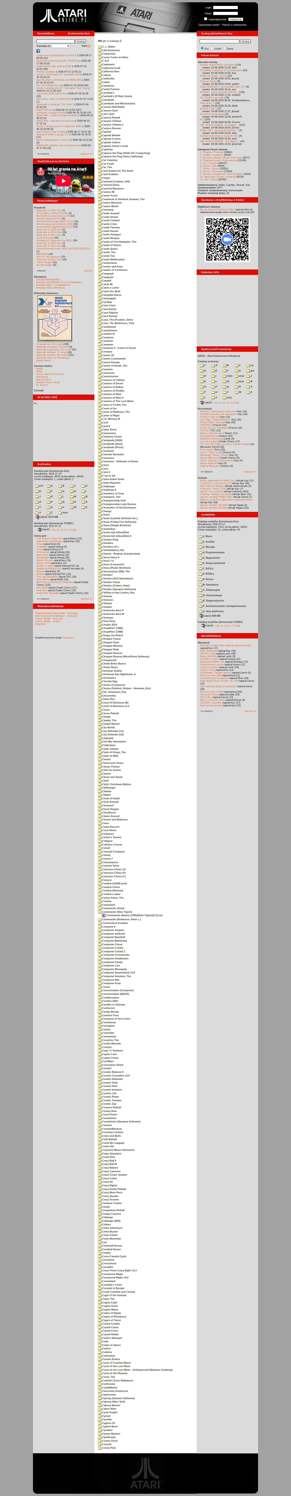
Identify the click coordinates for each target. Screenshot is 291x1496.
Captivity (107, 149)
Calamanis (108, 64)
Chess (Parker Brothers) (116, 567)
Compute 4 (108, 926)
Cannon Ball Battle (113, 107)
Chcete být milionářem (115, 532)
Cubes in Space (111, 1345)
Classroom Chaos (112, 763)
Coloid (105, 848)
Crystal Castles (110, 1323)
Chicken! (107, 574)
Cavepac (106, 351)
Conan (105, 987)
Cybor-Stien (108, 1408)
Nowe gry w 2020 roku (48, 229)
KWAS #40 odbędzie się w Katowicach (57, 145)
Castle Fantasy (110, 227)
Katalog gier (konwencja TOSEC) (53, 523)
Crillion (106, 1224)
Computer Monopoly (114, 969)
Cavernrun (108, 373)
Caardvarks (108, 53)
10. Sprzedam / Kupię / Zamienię (218, 176)
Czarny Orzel (109, 1440)
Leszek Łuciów (208, 441)
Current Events (110, 1359)
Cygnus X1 (108, 1423)
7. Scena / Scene (209, 168)
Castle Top (108, 255)
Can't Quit (107, 114)
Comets (106, 901)
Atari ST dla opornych (48, 256)
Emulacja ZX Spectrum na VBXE (54, 240)
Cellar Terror (109, 429)
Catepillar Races (111, 295)
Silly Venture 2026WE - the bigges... (219, 141)
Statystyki (40, 624)
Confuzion (108, 1008)
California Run (110, 71)
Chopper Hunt (110, 642)
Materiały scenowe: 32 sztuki (52, 346)
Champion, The (110, 496)
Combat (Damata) (112, 890)
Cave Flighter (109, 312)
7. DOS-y (207, 568)
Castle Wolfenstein (113, 259)
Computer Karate (112, 962)
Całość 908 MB (212, 615)
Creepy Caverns (111, 1213)
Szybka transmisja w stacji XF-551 (219, 135)
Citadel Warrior (110, 723)
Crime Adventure (111, 1228)
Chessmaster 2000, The (115, 571)
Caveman (107, 344)
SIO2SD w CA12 (209, 659)
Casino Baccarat (111, 202)
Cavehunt (107, 337)
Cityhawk (107, 738)
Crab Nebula (109, 1139)
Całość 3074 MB (48, 516)
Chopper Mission (112, 645)
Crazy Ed (107, 1181)
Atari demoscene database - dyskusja (56, 615)
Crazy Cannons (110, 1171)
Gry (206, 48)
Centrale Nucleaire (112, 454)
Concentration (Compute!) (117, 990)
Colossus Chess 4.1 (113, 876)
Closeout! (107, 805)
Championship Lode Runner (118, 504)
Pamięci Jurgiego (45, 71)
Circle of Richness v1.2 (115, 706)
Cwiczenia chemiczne (114, 1391)
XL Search (42, 385)
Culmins (106, 1352)
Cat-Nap (106, 302)
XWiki (39, 371)
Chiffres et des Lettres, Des (118, 592)
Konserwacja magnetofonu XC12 (54, 226)
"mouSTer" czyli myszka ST (215, 483)
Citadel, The (108, 720)
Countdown (108, 1118)
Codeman (107, 833)
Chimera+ (107, 599)
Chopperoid (108, 660)
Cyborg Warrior (110, 1405)
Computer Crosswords (115, 954)
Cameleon (107, 85)
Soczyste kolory (209, 694)
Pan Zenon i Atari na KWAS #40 (53, 99)
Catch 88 (107, 284)
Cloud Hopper (110, 809)
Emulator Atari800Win (48, 279)
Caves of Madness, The (115, 411)
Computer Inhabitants (114, 958)
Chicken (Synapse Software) (118, 589)
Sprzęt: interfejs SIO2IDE (214, 505)
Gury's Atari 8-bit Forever (50, 374)
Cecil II (105, 426)
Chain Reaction (110, 482)
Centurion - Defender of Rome (119, 461)
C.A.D (105, 60)
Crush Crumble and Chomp (118, 1291)
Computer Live (110, 965)
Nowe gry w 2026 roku (48, 210)
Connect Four (110, 1015)
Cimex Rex (108, 699)
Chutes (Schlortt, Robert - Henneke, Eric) (126, 688)
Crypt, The (108, 1298)
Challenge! (108, 486)
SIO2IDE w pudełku (211, 702)
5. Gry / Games (208, 163)
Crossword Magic (112, 1274)
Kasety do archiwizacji (212, 114)
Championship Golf (113, 500)
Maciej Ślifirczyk (209, 457)
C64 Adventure (110, 50)
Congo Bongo (110, 1011)
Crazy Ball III (109, 1164)
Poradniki (39, 207)
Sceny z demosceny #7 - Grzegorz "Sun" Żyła (62, 88)
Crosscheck (108, 1263)
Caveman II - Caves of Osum (118, 348)
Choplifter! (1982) (112, 628)
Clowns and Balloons (114, 819)
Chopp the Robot (112, 635)
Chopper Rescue (111, 653)
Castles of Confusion (114, 270)
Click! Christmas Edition (116, 784)
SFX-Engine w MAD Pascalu (52, 213)
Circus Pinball (110, 713)
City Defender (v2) (112, 734)
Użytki (217, 48)
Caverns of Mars (111, 394)
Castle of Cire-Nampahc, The (118, 241)
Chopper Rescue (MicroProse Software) (125, 656)
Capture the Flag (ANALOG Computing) (125, 153)
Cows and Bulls (111, 1135)
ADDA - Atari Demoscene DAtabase (219, 356)
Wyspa (40, 571)
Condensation (110, 997)
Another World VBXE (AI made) (217, 64)
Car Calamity (109, 160)
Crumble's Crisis (111, 1284)
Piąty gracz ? (207, 103)
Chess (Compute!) (112, 564)
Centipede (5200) (111, 440)
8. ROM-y (208, 573)
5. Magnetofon (211, 557)
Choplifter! (42, 546)
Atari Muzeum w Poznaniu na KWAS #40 (58, 79)
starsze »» (87, 153)
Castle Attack (109, 217)
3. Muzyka (208, 547)
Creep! (105, 1206)
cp (251, 365)
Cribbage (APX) (110, 1220)
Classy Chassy (110, 766)
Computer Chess (111, 944)
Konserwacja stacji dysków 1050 (54, 224)
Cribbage (107, 1217)
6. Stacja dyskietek (213, 563)
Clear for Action (111, 770)
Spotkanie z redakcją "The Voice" (54, 104)
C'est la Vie (108, 475)
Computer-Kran (111, 983)
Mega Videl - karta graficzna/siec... (219, 130)
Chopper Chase (111, 638)
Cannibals (107, 99)
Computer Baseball (113, 937)
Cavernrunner (109, 376)
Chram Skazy (109, 667)
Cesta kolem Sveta (112, 479)
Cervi (104, 468)
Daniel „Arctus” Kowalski (213, 427)
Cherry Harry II (110, 557)
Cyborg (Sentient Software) (118, 1398)
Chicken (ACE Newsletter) (117, 578)
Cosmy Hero (109, 1111)
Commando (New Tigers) (116, 911)
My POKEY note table (212, 97)
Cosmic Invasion (111, 1089)
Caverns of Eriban (112, 387)
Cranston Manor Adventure (118, 1150)
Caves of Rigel (110, 415)
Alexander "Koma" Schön (214, 455)
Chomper (107, 617)
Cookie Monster (111, 1043)
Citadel (105, 716)
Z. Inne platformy (212, 611)
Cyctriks (106, 1419)
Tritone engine (44, 262)
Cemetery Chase (111, 436)
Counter (106, 1125)
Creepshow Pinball (113, 1210)
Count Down (109, 1114)
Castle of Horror (111, 245)
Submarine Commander (49, 541)
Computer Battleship (114, 940)
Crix (104, 1242)
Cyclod (105, 1416)
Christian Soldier (111, 670)
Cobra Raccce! (110, 826)
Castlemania (109, 262)
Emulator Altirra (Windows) (50, 287)
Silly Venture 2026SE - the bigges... (219, 124)
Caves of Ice (109, 408)
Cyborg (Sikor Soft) (113, 1401)
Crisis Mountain (111, 1238)
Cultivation (108, 1355)
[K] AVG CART (208, 108)
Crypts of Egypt (111, 1313)
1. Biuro (207, 536)
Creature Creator (111, 1203)
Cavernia (107, 369)
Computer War (110, 979)
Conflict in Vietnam (113, 1004)
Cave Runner (109, 316)
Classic (106, 759)
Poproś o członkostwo (234, 24)
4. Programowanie (213, 552)
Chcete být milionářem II (116, 536)
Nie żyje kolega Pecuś (48, 85)
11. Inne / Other (208, 179)
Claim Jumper (110, 748)
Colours (106, 880)
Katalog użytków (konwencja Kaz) (218, 521)
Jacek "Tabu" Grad (210, 452)
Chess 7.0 (107, 560)
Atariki (39, 368)
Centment (107, 451)
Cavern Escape (110, 362)
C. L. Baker (108, 46)
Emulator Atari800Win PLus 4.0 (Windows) (59, 282)
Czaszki (106, 1444)
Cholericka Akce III (112, 614)
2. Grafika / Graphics (211, 154)
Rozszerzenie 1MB (210, 675)
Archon (40, 574)
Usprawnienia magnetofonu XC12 (54, 221)
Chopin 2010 (109, 624)
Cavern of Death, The (114, 365)
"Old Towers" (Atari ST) (49, 538)
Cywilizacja (108, 1437)
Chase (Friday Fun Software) (118, 521)
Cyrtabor (107, 1430)
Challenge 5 (108, 489)
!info (229, 376)
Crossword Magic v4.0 (114, 1277)
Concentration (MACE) (115, 994)
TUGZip (71, 529)
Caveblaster (108, 326)
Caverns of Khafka (112, 390)
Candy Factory (110, 89)
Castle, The (108, 252)
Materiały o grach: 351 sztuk (52, 355)
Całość (45, 529)
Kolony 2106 (43, 563)
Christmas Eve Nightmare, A (118, 674)
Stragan (202, 477)
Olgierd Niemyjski (209, 466)
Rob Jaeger (206, 449)
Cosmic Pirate (110, 1096)
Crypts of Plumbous (113, 1316)
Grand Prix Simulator (47, 593)
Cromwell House (111, 1245)
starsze (88, 270)
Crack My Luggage (112, 1142)
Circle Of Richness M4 (114, 702)
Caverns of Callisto (113, 380)
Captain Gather (110, 142)
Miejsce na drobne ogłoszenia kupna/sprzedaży (226, 499)
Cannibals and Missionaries (118, 103)
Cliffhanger (108, 787)
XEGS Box (206, 697)
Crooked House (111, 1249)
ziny (229, 397)
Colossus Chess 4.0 (113, 872)
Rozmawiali (205, 408)
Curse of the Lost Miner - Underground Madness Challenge (137, 1369)
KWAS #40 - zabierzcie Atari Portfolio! (57, 115)
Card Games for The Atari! (117, 170)
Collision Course (111, 844)
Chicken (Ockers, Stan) (115, 585)
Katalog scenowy (208, 361)
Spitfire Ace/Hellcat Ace (49, 568)
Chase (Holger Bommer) (116, 525)
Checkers (107, 543)
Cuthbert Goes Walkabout (117, 1380)
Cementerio (108, 433)
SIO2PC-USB (207, 653)
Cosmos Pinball (111, 1107)
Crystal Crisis (109, 1330)
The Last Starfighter (47, 576)
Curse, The (108, 1376)
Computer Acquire (112, 930)
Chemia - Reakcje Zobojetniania (120, 553)
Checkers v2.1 (110, 546)
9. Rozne (207, 579)
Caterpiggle (108, 298)
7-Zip (64, 529)
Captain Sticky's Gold (114, 146)
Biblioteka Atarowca (46, 293)
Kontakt (39, 390)
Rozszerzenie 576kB (211, 691)
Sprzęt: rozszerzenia (211, 491)
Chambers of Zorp (112, 493)
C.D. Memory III (110, 418)
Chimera (106, 596)
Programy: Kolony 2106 (213, 488)
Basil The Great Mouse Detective (54, 582)
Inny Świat (42, 587)
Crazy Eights (109, 1185)
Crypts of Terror (111, 1320)
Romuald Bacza (209, 436)
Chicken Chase (110, 582)
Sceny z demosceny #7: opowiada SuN (58, 74)
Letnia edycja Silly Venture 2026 (53, 66)
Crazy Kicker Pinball (113, 1189)
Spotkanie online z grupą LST (52, 134)
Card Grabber (109, 174)
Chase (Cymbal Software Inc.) (119, 518)
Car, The (106, 167)
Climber (106, 791)
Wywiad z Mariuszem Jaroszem (218, 411)
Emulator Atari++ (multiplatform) (53, 285)
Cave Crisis (108, 305)
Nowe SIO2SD (208, 656)
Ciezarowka (108, 695)
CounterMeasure (111, 1128)
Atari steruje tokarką (211, 705)
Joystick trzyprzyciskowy (214, 678)
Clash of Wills (109, 755)
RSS (85, 46)
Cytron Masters (110, 1433)
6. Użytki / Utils (208, 165)
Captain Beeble (110, 135)
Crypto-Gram (109, 1306)
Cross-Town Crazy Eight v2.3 (119, 1270)
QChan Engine (44, 265)
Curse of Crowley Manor (116, 1362)
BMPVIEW (42, 254)
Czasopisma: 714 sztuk (49, 344)
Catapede (107, 277)
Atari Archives (43, 379)
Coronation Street (112, 1065)
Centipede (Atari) (112, 444)
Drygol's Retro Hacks (48, 382)
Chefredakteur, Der (112, 550)
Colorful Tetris (110, 865)
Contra (105, 1029)
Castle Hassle (109, 231)
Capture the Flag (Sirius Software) (122, 156)
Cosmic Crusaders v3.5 (115, 1075)
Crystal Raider (110, 1334)
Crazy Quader (109, 1196)
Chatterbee (108, 529)
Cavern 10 (107, 355)
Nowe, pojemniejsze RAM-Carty (217, 480)
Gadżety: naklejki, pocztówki (216, 494)
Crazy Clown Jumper (114, 1174)
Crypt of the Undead (113, 1295)
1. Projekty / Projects (211, 152)
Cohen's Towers (111, 837)
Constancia (108, 1022)
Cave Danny (108, 309)
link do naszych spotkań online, (217, 209)
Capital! (106, 131)
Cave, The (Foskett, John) (117, 319)
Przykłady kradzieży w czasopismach (221, 70)
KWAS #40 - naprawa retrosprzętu (55, 120)
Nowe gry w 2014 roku (48, 259)
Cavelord (107, 340)
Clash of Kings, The (113, 752)
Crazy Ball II (108, 1160)
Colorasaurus (109, 862)
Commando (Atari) (112, 908)
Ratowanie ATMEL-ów (212, 661)
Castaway (107, 209)
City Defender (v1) (112, 731)
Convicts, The (110, 1040)
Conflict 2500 (109, 1001)
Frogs (39, 544)
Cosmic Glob (109, 1082)
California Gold (110, 68)
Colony (106, 855)
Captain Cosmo (111, 138)
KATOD (204, 430)
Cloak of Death (110, 798)
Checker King (109, 539)
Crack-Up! (107, 1146)
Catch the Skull (110, 291)
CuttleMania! (109, 1387)
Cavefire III (108, 333)
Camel (105, 82)
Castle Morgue (110, 238)
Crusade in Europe (112, 1288)
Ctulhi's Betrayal (111, 1338)
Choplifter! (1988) (112, 631)
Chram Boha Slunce (113, 663)
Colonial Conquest (113, 851)
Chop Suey (108, 621)
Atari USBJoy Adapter (212, 486)
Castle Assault (110, 213)
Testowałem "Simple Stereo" (215, 672)
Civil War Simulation (113, 741)
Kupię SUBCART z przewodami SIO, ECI (222, 86)
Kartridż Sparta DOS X (48, 218)
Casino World (109, 206)
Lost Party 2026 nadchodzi (51, 93)
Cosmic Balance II (112, 1072)
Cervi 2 (105, 472)
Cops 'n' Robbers (112, 1050)
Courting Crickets (112, 1132)
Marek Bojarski (208, 463)
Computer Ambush (113, 933)
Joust (39, 549)
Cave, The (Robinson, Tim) (117, 323)
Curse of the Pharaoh (114, 1373)
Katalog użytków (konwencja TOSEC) (220, 622)
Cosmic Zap (108, 1103)
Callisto (106, 75)
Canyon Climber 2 (112, 124)
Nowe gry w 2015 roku (48, 245)
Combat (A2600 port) (114, 883)
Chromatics (108, 677)
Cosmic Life (108, 1093)
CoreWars (107, 1061)
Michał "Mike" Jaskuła (212, 422)
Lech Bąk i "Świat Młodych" (215, 419)
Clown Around (110, 816)
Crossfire (107, 1267)
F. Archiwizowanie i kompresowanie (224, 606)
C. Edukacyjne (211, 589)
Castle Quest (109, 248)
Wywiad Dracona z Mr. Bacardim (218, 414)
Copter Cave (109, 1054)
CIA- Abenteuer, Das (113, 692)
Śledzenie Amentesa (211, 438)
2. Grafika (208, 541)
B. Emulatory (210, 584)
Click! (105, 780)
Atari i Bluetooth (208, 650)
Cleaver (106, 773)
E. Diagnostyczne (213, 600)
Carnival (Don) (110, 185)
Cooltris (106, 1047)
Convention (108, 1036)
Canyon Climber (111, 121)
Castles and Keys (112, 266)
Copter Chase (109, 1057)
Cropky (106, 1252)
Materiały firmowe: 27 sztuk (51, 352)
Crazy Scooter (110, 1199)
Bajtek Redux (43, 360)
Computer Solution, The (116, 976)
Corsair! (106, 1068)
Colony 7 (107, 858)
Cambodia (107, 78)
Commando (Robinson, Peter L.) (121, 919)
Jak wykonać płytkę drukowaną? (218, 686)
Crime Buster (109, 1231)
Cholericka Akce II (112, 610)
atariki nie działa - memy (213, 75)
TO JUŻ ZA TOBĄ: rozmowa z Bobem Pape (224, 444)
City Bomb (108, 727)
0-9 (41, 485)
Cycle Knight (109, 1412)
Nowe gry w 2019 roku (48, 232)
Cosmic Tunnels (111, 1100)
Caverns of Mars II (112, 397)
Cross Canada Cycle (113, 1256)
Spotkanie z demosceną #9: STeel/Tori (57, 60)
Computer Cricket (112, 947)
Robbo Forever (44, 560)
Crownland (108, 1281)
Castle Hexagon (111, 234)
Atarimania (42, 376)
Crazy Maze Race (111, 1192)
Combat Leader (110, 894)
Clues (105, 823)
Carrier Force (109, 195)
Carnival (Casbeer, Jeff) (115, 181)
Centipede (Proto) (112, 447)
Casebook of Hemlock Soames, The (123, 199)
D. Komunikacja (212, 595)
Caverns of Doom (112, 383)
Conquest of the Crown (115, 1018)
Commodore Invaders (114, 923)
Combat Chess (110, 887)
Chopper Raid (110, 649)
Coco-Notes (108, 830)
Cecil (104, 422)
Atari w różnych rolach (212, 700)
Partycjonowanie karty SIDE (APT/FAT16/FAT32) (63, 248)
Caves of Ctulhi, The (113, 404)
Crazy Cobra (109, 1178)
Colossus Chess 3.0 (113, 869)
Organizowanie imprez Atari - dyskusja (56, 613)
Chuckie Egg (109, 681)
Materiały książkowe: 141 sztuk (53, 349)
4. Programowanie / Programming (218, 160)
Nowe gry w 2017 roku (48, 235)
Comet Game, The (112, 897)
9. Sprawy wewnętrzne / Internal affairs (221, 174)
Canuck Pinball (110, 117)
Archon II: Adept (45, 565)
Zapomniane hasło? (209, 24)
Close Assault (110, 801)
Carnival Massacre (112, 188)
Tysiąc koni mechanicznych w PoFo (56, 55)
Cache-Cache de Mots (114, 57)
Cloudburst (108, 812)
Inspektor (41, 590)
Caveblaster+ (109, 330)
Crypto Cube (109, 1302)
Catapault (107, 273)
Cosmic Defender (112, 1079)
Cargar (105, 177)
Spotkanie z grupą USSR (50, 112)
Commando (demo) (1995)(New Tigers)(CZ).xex (134, 915)
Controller (107, 1032)
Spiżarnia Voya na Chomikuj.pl (52, 357)
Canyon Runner (111, 128)
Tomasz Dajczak (209, 416)
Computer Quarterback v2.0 (118, 972)
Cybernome (108, 1394)
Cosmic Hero (109, 1086)
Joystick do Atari (209, 667)
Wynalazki (204, 642)
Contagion (108, 1025)
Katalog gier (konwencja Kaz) (51, 471)
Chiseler (106, 607)
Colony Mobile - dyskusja (49, 618)
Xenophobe (42, 557)
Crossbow (107, 1259)
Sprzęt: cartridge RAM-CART (216, 496)
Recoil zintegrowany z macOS (53, 139)
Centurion (107, 458)
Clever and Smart (112, 777)
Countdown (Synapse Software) (120, 1121)
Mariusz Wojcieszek (211, 433)
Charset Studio (208, 81)
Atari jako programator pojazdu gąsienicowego (225, 645)
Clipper (106, 794)
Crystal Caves (109, 1327)
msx (241, 381)
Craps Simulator (111, 1153)
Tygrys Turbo (207, 670)
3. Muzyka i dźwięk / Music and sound (221, 157)
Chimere (106, 603)
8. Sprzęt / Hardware (211, 171)
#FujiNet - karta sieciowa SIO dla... (219, 92)
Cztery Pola (108, 1447)
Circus (105, 709)
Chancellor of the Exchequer (118, 507)
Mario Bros (42, 554)
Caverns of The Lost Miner (117, 401)
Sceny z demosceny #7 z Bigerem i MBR (59, 126)
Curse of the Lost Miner (115, 1366)
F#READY (205, 425)
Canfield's (107, 92)
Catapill (106, 280)
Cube (104, 1341)
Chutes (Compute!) (113, 685)
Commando (42, 552)
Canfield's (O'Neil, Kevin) (116, 96)
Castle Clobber (110, 220)
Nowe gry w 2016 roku (48, 243)
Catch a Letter (110, 287)
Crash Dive (108, 1157)
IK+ (202, 119)
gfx (252, 370)
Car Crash (107, 163)
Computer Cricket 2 (113, 951)
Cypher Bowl (109, 1426)
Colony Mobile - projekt (47, 621)
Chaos (105, 514)
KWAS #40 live (44, 109)
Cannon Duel (109, 110)
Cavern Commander (113, 358)
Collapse (107, 841)
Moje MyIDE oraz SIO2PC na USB (219, 680)
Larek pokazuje (44, 237)
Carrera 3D (108, 192)
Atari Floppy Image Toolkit (50, 131)
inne (65, 512)
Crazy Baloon (109, 1167)
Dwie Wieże (42, 579)
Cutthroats (108, 1384)
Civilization (108, 745)
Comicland (108, 904)
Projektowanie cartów (212, 664)
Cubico (106, 1348)
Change (106, 511)
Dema (230, 48)
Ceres (105, 465)
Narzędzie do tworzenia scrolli (53, 215)
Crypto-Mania (109, 1309)
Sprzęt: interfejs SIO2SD (213, 507)
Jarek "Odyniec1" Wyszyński (216, 460)
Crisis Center (109, 1235)
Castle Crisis (109, 224)
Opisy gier (40, 535)
